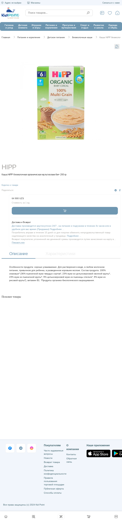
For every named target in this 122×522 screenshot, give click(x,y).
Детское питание (56, 37)
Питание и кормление (28, 37)
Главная (6, 37)
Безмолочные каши (82, 37)
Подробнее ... (74, 236)
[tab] (18, 254)
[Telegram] (116, 190)
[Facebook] (119, 190)
